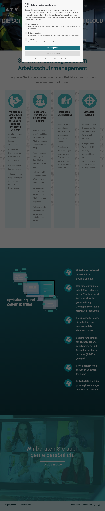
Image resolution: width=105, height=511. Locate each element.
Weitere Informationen (62, 59)
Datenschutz (39, 59)
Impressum (49, 59)
